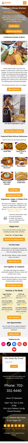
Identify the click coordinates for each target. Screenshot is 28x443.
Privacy (17, 428)
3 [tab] (13, 128)
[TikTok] (23, 425)
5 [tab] (16, 128)
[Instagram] (8, 425)
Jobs (12, 428)
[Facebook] (5, 425)
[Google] (12, 425)
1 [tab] (10, 128)
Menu (8, 428)
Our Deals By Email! (14, 358)
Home (4, 428)
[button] (5, 112)
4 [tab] (15, 128)
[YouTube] (19, 425)
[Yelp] (15, 425)
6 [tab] (18, 128)
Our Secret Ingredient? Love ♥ (15, 123)
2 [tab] (11, 128)
